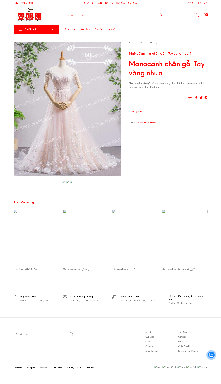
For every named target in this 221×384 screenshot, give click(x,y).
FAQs (181, 341)
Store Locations (152, 351)
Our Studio (150, 337)
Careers (149, 341)
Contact (182, 337)
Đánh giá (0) (135, 112)
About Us (149, 332)
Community (150, 346)
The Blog (182, 332)
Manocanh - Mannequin (149, 43)
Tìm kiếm (72, 334)
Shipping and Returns (188, 351)
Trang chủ (133, 43)
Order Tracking (185, 346)
